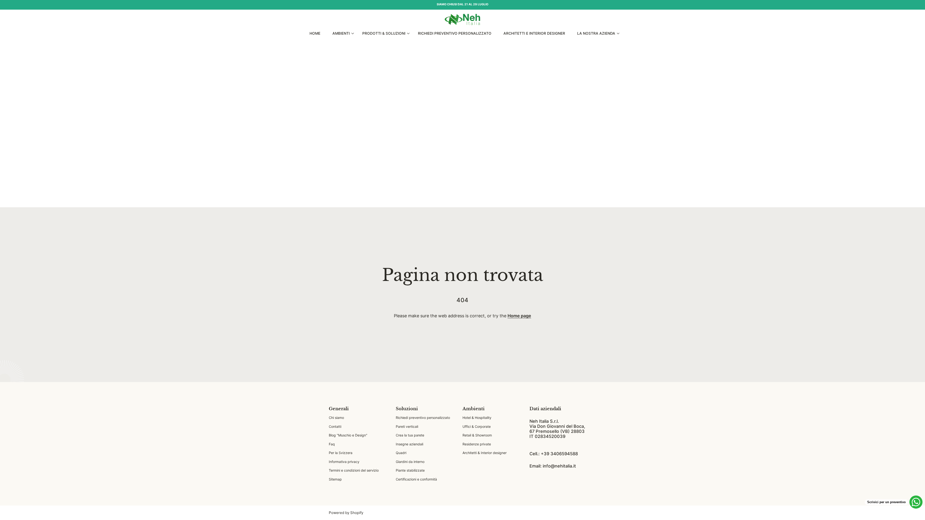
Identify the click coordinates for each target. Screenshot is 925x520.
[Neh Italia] (462, 19)
